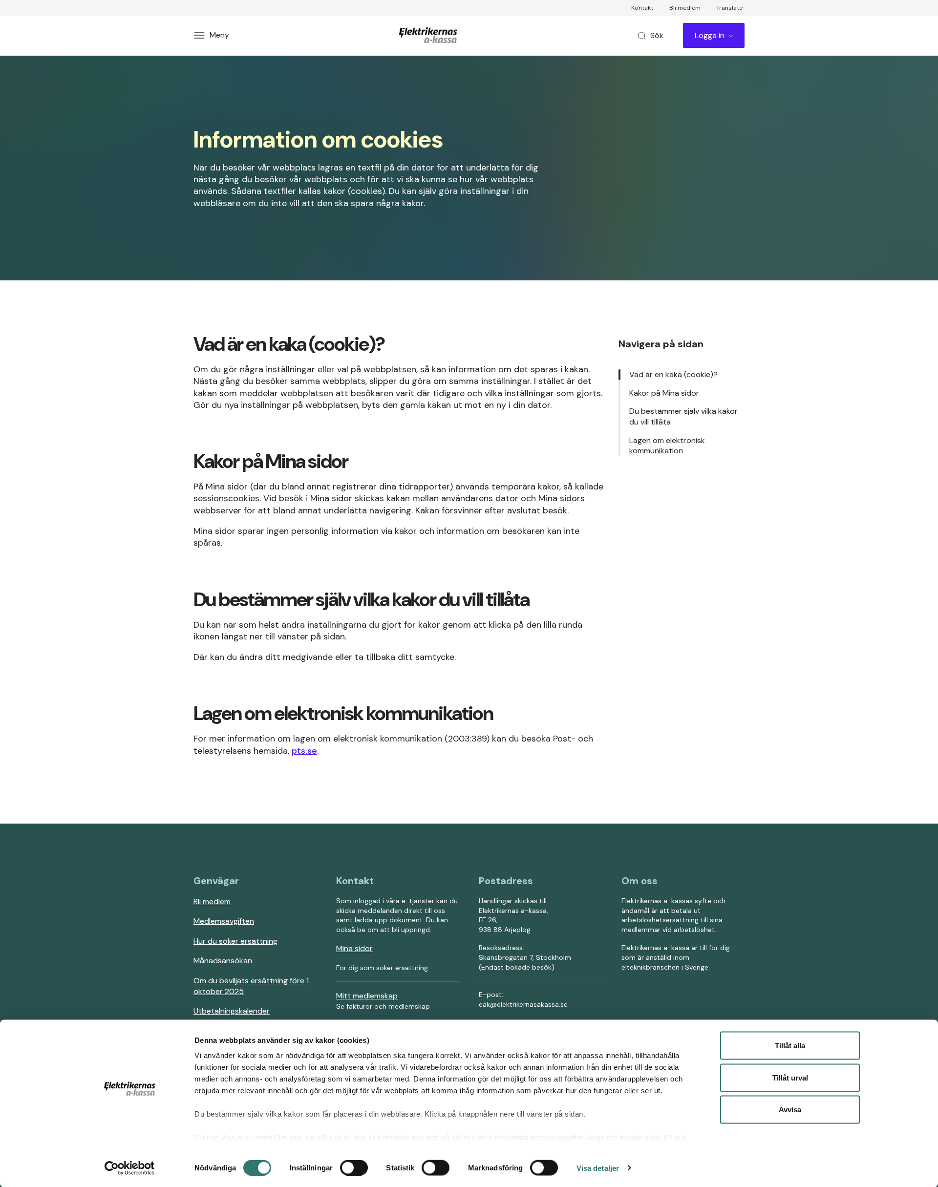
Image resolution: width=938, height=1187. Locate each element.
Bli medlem (212, 901)
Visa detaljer (597, 1168)
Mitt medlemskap (367, 996)
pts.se (304, 751)
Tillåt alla (790, 1045)
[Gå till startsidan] (430, 35)
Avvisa (790, 1109)
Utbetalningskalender (231, 1011)
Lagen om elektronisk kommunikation (667, 445)
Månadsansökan (222, 960)
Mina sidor (354, 948)
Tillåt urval (790, 1077)
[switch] (354, 1167)
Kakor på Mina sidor (664, 393)
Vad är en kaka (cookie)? (673, 374)
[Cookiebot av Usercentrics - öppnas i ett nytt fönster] (129, 1168)
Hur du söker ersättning (235, 941)
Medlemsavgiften (223, 921)
